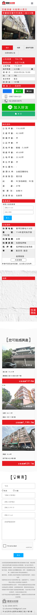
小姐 (17, 491)
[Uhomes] (18, 27)
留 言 (20, 114)
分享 (19, 91)
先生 (5, 491)
